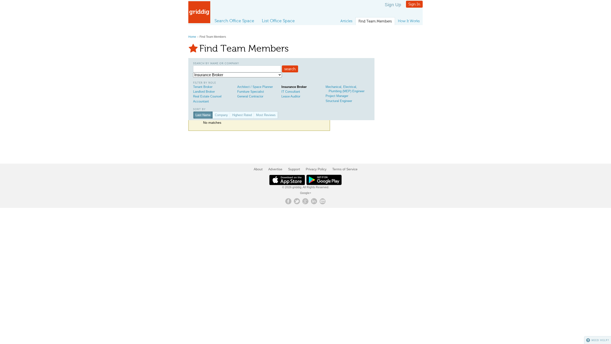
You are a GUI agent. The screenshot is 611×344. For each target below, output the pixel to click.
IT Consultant (290, 91)
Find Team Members (375, 21)
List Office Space (278, 20)
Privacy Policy (316, 169)
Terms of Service (345, 169)
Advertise (275, 169)
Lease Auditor (290, 96)
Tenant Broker (202, 87)
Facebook (288, 201)
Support (294, 169)
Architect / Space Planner (255, 87)
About (258, 169)
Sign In (414, 4)
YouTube (323, 201)
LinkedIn (314, 201)
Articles (346, 21)
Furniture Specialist (250, 91)
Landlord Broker (204, 91)
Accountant (201, 101)
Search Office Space (234, 20)
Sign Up (393, 4)
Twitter (297, 201)
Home (192, 36)
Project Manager (337, 96)
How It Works (409, 21)
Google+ (305, 193)
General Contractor (250, 96)
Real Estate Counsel (207, 96)
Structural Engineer (339, 101)
